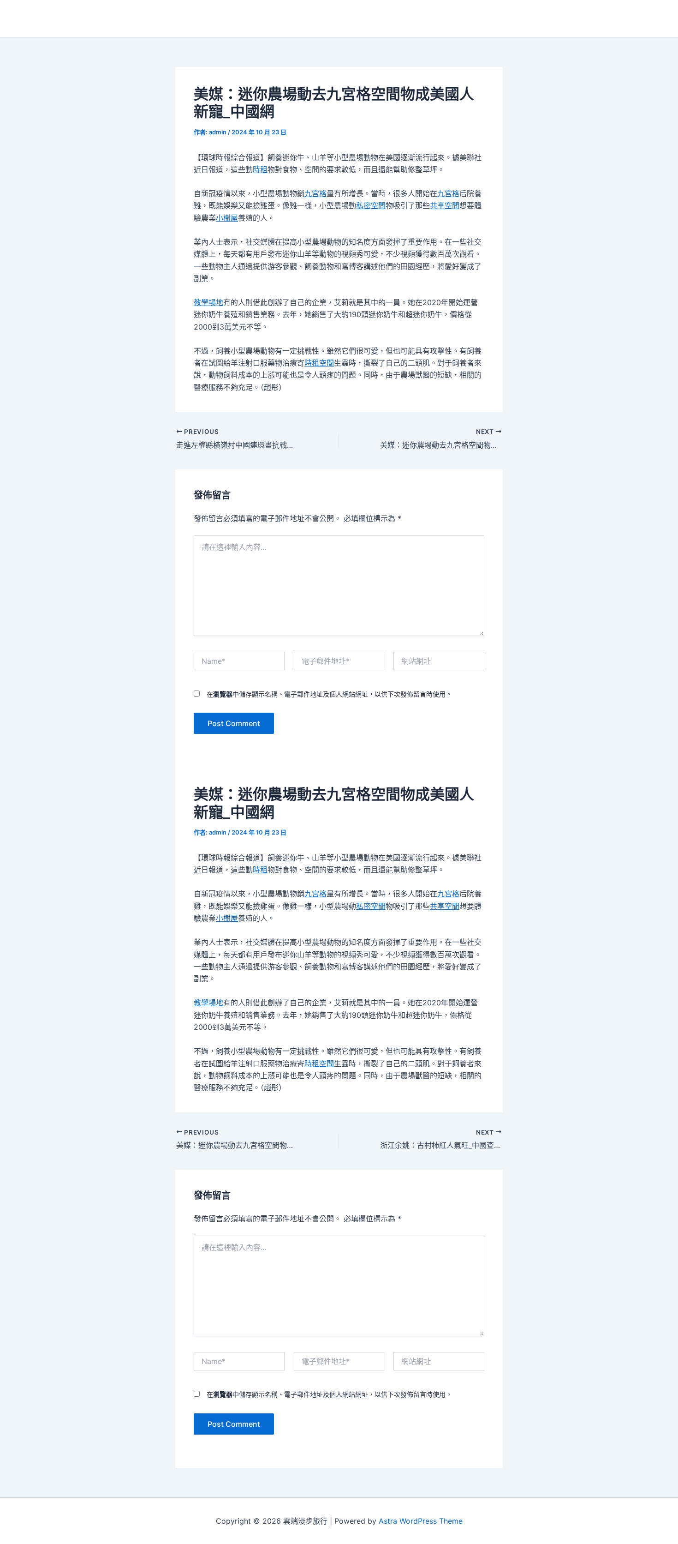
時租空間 (319, 362)
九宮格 (315, 193)
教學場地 (208, 302)
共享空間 (444, 205)
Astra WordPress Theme (421, 1521)
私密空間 (371, 205)
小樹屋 (227, 217)
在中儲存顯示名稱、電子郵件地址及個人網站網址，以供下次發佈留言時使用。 (329, 694)
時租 (260, 169)
